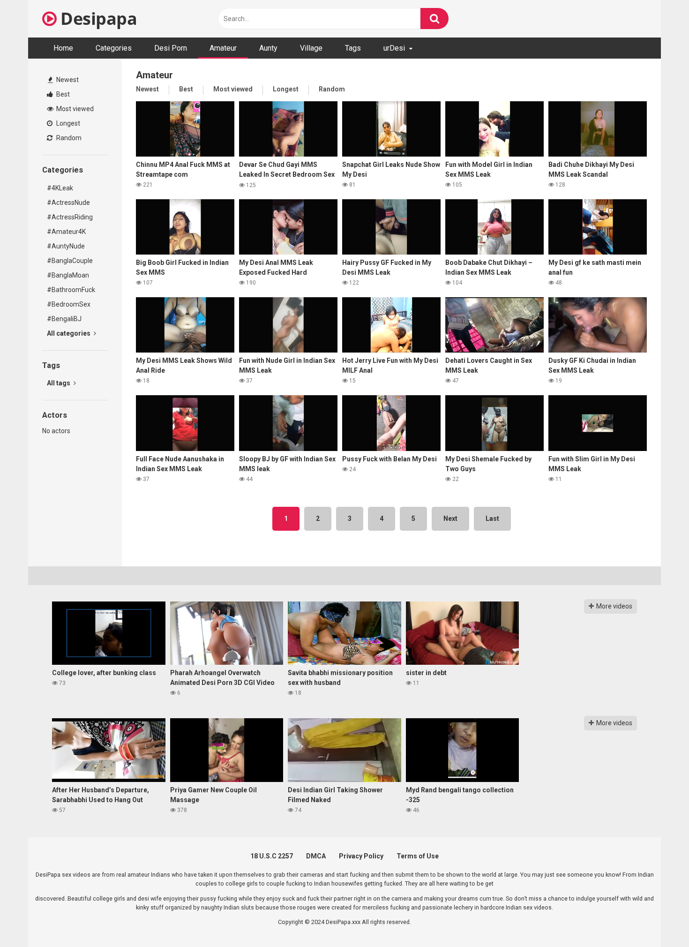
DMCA (316, 856)
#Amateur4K (66, 231)
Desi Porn (170, 48)
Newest (67, 79)
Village (311, 48)
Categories (114, 48)
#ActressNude (68, 202)
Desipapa (97, 18)
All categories (69, 333)
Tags (353, 48)
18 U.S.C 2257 (271, 856)
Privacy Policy (361, 856)
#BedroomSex (68, 304)
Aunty (268, 48)
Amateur (223, 48)
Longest (67, 123)
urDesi (394, 48)
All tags (59, 383)
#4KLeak (60, 188)
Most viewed (74, 109)
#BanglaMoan (68, 275)
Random (68, 138)
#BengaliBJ (64, 319)
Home (63, 48)
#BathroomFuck (71, 289)
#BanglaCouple (70, 260)
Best (62, 94)
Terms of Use (418, 856)
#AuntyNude (66, 246)
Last (492, 518)
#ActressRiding (70, 217)
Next (450, 518)
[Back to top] (657, 918)
